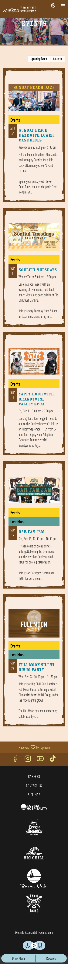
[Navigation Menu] (63, 5)
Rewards (51, 958)
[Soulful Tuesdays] (34, 270)
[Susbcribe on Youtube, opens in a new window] (40, 759)
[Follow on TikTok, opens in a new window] (52, 759)
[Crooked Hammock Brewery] (34, 826)
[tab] (39, 58)
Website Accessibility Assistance (34, 932)
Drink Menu (18, 958)
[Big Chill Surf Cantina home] (20, 9)
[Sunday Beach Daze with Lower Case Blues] (34, 138)
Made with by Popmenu (26, 747)
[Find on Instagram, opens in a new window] (27, 759)
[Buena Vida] (34, 878)
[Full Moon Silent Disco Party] (34, 663)
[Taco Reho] (34, 902)
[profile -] (53, 5)
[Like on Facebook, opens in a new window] (15, 759)
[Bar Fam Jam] (34, 527)
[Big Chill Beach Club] (34, 853)
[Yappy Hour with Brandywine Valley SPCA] (34, 396)
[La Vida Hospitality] (34, 806)
